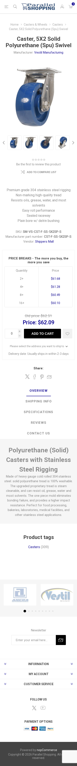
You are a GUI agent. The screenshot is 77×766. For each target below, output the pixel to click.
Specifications (38, 412)
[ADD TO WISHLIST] (67, 333)
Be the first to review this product (38, 164)
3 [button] (32, 611)
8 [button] (49, 611)
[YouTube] (43, 707)
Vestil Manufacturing (48, 52)
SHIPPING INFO (38, 401)
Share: (38, 368)
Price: (30, 322)
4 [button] (35, 611)
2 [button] (29, 611)
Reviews (38, 423)
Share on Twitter (27, 376)
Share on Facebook (34, 376)
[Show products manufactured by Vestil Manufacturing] (57, 595)
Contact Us (38, 433)
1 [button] (25, 611)
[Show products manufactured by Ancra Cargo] (20, 595)
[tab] (38, 391)
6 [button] (42, 611)
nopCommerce (47, 750)
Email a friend (49, 376)
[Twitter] (34, 708)
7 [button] (46, 611)
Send (61, 640)
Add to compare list (41, 172)
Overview (39, 391)
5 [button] (39, 611)
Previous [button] (4, 142)
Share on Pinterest (42, 376)
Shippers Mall (44, 241)
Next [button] (73, 142)
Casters (34, 547)
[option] (14, 142)
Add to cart (42, 333)
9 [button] (52, 611)
